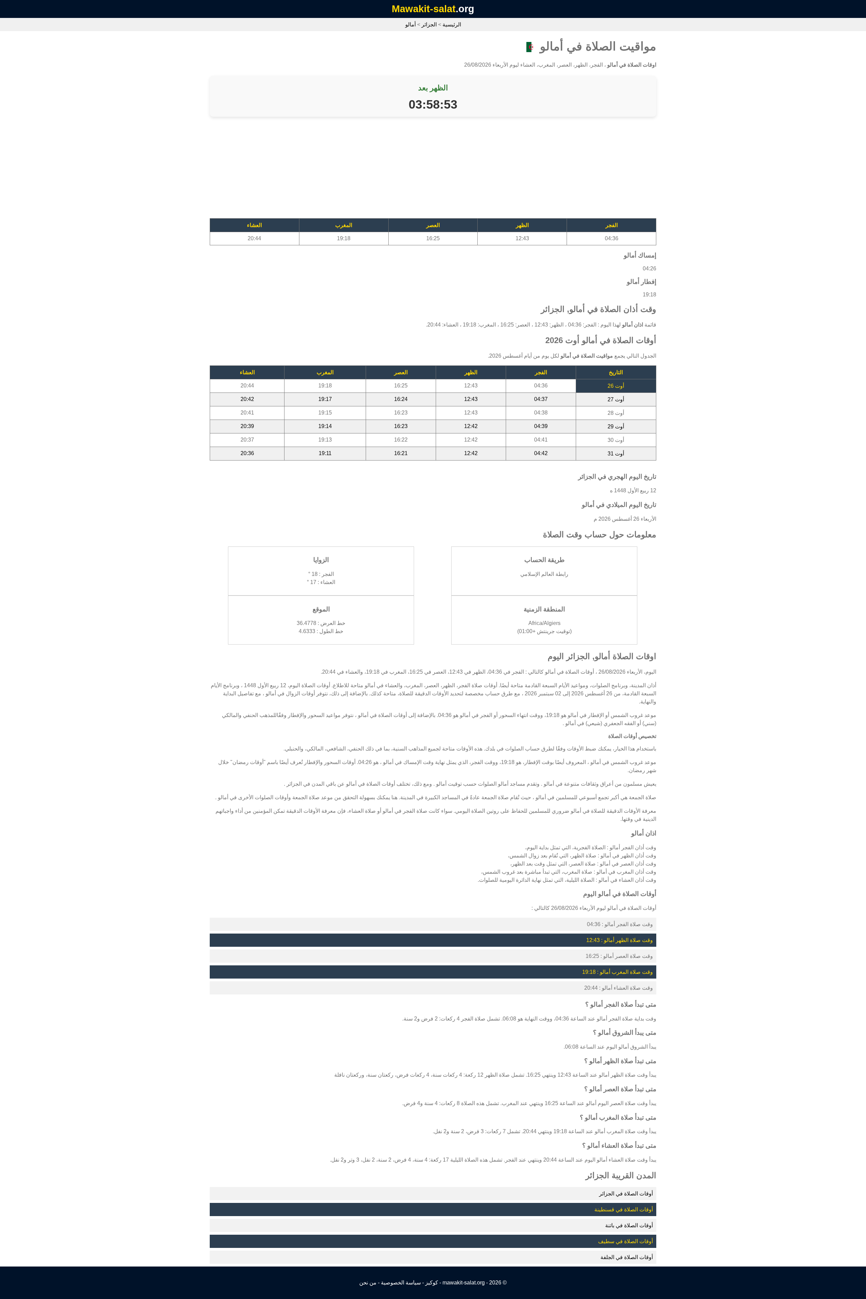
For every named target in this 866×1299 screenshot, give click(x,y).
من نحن (368, 1282)
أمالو (410, 24)
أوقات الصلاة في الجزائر (626, 1193)
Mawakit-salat (424, 8)
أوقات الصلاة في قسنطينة (623, 1209)
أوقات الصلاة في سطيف (625, 1241)
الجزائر (429, 24)
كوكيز (431, 1282)
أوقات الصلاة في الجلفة (626, 1257)
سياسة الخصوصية (401, 1282)
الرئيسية (451, 24)
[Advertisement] (453, 171)
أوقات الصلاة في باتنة (629, 1225)
